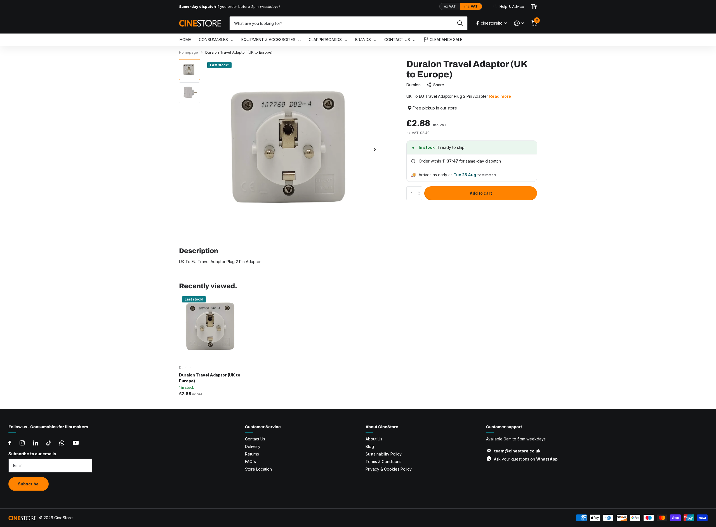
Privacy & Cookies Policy (389, 469)
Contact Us (255, 439)
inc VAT (471, 6)
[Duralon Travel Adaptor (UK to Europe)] (213, 327)
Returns (252, 454)
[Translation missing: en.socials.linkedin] (35, 442)
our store (448, 108)
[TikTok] (48, 442)
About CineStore (382, 427)
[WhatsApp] (61, 442)
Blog (370, 446)
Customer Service (263, 427)
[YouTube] (76, 443)
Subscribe (28, 483)
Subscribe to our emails (32, 453)
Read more (500, 96)
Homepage (188, 52)
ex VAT (450, 6)
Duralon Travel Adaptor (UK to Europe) (209, 378)
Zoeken (460, 23)
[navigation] (189, 69)
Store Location (258, 469)
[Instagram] (22, 442)
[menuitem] (185, 40)
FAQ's (250, 461)
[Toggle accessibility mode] (534, 6)
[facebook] (9, 443)
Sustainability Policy (384, 454)
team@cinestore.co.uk (517, 451)
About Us (374, 439)
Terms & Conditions (383, 461)
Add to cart (481, 193)
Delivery (252, 446)
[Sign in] (519, 23)
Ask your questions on (526, 459)
